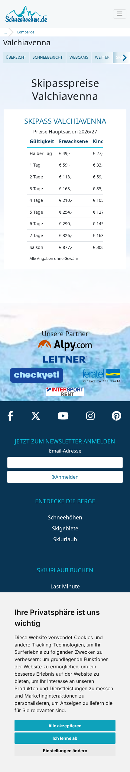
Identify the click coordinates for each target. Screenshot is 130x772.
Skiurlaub (65, 539)
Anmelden (67, 477)
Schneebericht (48, 57)
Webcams (79, 57)
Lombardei (26, 32)
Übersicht (16, 57)
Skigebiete (65, 528)
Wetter (102, 57)
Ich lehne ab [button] (65, 738)
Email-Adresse (65, 450)
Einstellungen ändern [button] (65, 750)
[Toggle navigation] (119, 14)
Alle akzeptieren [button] (65, 725)
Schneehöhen (65, 517)
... (5, 32)
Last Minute (65, 586)
